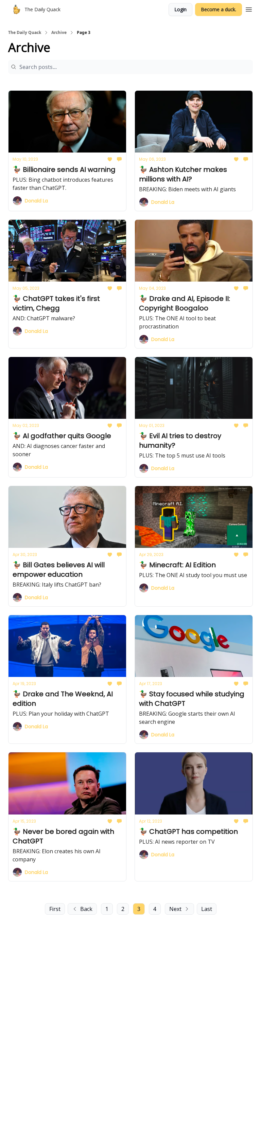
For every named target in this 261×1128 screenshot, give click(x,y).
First (54, 909)
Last (206, 909)
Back (86, 909)
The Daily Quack (24, 32)
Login (180, 9)
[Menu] (249, 8)
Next (175, 909)
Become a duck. (218, 9)
